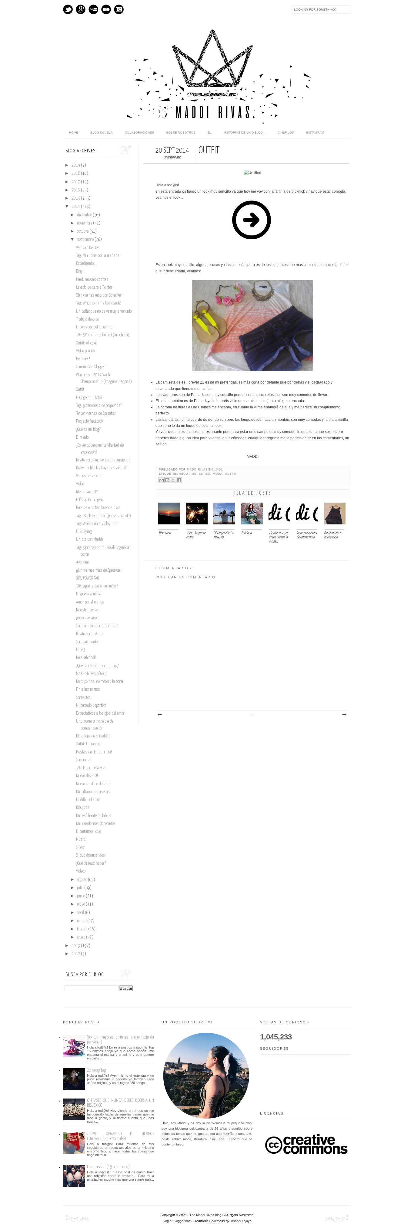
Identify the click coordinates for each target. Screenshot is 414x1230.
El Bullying (84, 532)
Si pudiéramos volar (91, 855)
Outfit (80, 389)
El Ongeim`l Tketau (89, 398)
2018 (76, 173)
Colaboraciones (139, 132)
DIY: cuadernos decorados (96, 824)
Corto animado (87, 642)
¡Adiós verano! (87, 618)
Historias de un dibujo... (244, 132)
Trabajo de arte (87, 319)
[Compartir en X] (173, 480)
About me (187, 473)
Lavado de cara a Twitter (94, 287)
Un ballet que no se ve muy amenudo (104, 311)
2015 (76, 198)
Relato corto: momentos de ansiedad (103, 460)
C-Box (80, 848)
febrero (82, 929)
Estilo (205, 473)
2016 (76, 190)
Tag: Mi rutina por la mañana (97, 256)
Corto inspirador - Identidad (97, 626)
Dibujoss (82, 808)
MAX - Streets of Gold (91, 674)
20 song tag (96, 1070)
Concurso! (83, 760)
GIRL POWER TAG (87, 578)
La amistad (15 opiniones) (108, 1167)
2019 (76, 165)
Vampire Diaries (88, 248)
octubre (83, 231)
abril (81, 913)
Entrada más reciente (159, 715)
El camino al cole (88, 831)
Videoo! (81, 871)
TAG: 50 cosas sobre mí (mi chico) (102, 335)
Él (210, 132)
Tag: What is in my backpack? (98, 303)
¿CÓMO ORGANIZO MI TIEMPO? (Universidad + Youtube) (120, 1136)
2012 (76, 954)
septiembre (86, 240)
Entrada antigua (344, 715)
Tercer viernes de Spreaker (96, 413)
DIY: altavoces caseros (93, 792)
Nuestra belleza (88, 610)
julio (80, 888)
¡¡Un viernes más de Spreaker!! (99, 570)
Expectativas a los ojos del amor (100, 713)
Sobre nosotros (180, 132)
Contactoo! (83, 698)
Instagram (119, 9)
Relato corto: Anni (89, 634)
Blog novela (101, 132)
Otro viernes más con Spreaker (99, 295)
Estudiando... (86, 263)
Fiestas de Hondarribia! (94, 752)
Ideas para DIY (87, 492)
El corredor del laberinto (94, 327)
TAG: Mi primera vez (90, 768)
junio (81, 896)
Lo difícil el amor (88, 800)
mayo (81, 904)
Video (80, 484)
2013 (76, 946)
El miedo (82, 437)
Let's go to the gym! (90, 500)
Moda (217, 473)
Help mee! (83, 359)
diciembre (85, 215)
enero (81, 937)
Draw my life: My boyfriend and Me (101, 468)
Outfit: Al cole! (86, 343)
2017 (76, 182)
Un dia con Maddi (89, 539)
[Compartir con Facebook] (179, 480)
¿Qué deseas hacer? (91, 863)
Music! (81, 839)
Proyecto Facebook (89, 421)
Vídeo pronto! (85, 351)
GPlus (80, 9)
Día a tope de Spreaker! (93, 736)
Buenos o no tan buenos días (98, 508)
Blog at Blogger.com (177, 1221)
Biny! (80, 271)
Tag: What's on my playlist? (96, 524)
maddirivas (198, 469)
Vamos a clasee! (88, 476)
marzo (82, 921)
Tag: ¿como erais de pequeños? (99, 406)
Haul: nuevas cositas (92, 280)
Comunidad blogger (90, 367)
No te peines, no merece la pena (99, 682)
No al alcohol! (86, 658)
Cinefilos (286, 132)
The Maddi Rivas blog (205, 1215)
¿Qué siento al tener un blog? (97, 666)
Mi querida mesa (88, 594)
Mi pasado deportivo (91, 705)
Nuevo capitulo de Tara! (93, 784)
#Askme (82, 562)
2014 (76, 206)
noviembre (85, 223)
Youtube (93, 9)
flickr (106, 9)
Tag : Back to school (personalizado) (103, 516)
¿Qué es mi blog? (88, 429)
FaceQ (80, 650)
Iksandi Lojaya (241, 1221)
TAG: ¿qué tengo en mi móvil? (97, 586)
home (73, 132)
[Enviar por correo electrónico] (162, 480)
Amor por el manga (90, 602)
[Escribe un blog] (167, 480)
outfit (231, 473)
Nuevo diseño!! (87, 776)
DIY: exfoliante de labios (93, 816)
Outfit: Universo (88, 744)
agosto (82, 880)
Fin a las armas (88, 689)
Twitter (68, 9)
